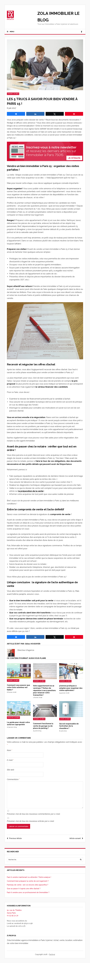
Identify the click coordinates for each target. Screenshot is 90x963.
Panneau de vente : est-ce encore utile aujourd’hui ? (27, 885)
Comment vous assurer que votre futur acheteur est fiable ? (18, 687)
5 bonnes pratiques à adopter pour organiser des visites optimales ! (70, 688)
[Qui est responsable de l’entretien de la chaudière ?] (71, 716)
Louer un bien (65, 719)
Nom (9, 750)
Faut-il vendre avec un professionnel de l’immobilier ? (28, 892)
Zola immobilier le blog (58, 16)
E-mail (10, 760)
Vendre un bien (13, 94)
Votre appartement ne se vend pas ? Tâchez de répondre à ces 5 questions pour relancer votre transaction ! (44, 690)
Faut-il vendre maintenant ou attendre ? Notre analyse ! (29, 877)
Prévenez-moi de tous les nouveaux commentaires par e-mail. (33, 814)
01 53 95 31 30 (12, 915)
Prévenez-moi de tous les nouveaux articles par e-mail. (30, 821)
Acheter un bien (13, 717)
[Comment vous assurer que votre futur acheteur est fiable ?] (19, 678)
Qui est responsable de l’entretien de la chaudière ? (69, 726)
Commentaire (13, 779)
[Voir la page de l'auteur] (11, 653)
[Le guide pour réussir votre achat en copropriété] (19, 715)
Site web (10, 770)
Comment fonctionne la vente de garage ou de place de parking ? (43, 726)
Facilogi (52, 954)
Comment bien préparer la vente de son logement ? (28, 881)
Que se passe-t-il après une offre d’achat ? (23, 889)
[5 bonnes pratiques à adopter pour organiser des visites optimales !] (71, 678)
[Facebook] (81, 31)
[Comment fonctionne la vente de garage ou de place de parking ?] (45, 716)
